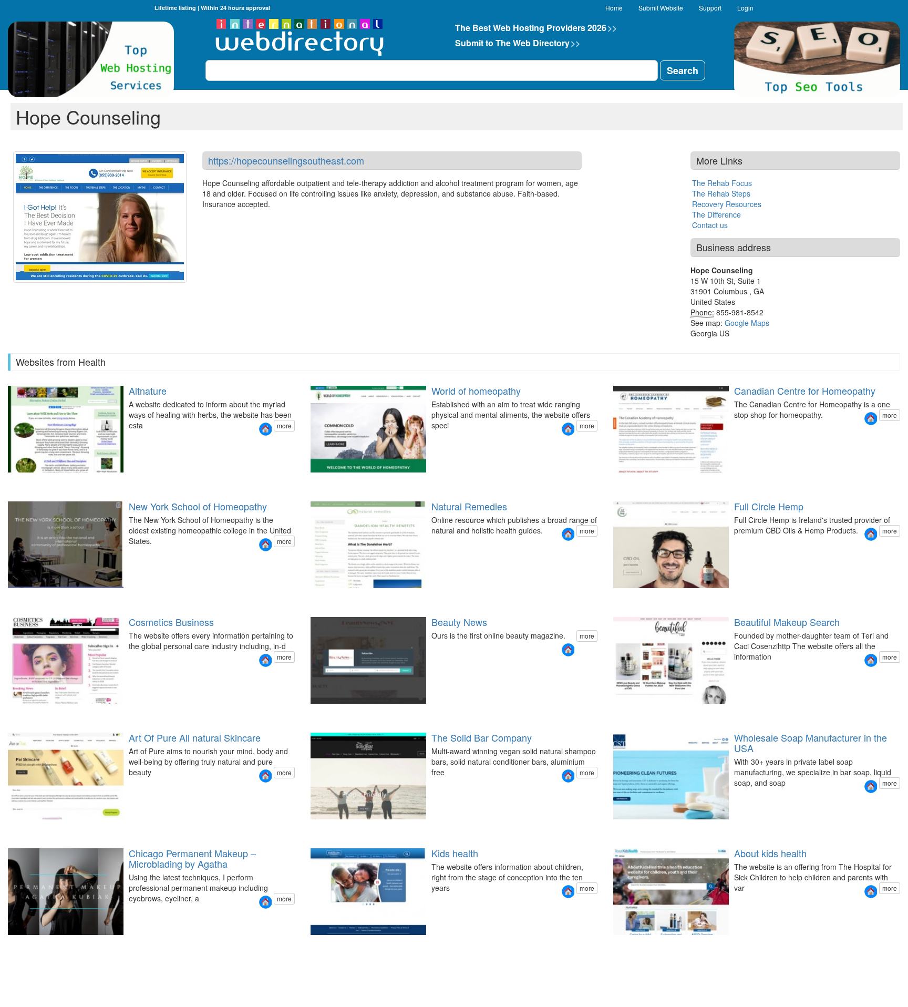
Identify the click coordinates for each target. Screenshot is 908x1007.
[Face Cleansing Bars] (316, 828)
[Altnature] (265, 429)
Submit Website (660, 7)
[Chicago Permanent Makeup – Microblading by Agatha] (265, 902)
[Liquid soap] (619, 828)
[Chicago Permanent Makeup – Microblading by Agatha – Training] (26, 944)
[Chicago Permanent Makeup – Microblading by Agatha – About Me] (19, 944)
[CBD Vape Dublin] (625, 597)
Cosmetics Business (171, 622)
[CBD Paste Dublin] (619, 597)
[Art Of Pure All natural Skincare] (265, 776)
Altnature (148, 390)
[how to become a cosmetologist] (316, 597)
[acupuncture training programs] (335, 597)
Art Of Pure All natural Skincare (195, 737)
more (284, 425)
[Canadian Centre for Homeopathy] (871, 419)
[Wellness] (32, 828)
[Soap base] (612, 828)
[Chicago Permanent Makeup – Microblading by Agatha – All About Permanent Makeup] (7, 944)
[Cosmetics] (19, 828)
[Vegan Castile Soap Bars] (328, 828)
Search (682, 70)
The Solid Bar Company (481, 737)
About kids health (770, 853)
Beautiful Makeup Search (787, 622)
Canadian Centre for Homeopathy (804, 390)
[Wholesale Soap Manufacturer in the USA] (871, 786)
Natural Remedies (469, 506)
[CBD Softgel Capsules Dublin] (637, 597)
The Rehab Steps (721, 193)
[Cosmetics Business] (265, 660)
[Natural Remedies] (568, 534)
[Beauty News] (568, 650)
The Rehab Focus (722, 183)
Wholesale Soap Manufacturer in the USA (810, 743)
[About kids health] (871, 892)
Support (710, 7)
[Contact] (637, 828)
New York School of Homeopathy (198, 506)
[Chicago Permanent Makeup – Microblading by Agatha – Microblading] (32, 944)
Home (614, 7)
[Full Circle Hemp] (871, 534)
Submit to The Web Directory (517, 43)
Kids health (454, 853)
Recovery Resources (726, 204)
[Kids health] (568, 892)
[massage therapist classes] (322, 597)
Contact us (710, 225)
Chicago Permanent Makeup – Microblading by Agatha (192, 858)
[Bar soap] (625, 828)
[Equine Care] (335, 828)
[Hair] (26, 828)
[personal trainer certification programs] (310, 597)
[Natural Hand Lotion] (322, 828)
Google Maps (747, 322)
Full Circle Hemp (768, 506)
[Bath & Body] (13, 828)
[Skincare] (7, 828)
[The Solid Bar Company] (568, 776)
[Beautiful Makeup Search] (871, 660)
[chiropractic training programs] (328, 597)
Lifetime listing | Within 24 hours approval (212, 8)
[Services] (631, 828)
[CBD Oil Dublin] (612, 597)
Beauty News (459, 622)
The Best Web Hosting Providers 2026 (536, 28)
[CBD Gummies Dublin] (631, 597)
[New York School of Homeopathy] (265, 545)
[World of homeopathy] (568, 429)
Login (745, 7)
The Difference (716, 214)
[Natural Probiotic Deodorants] (310, 828)
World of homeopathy (476, 390)
